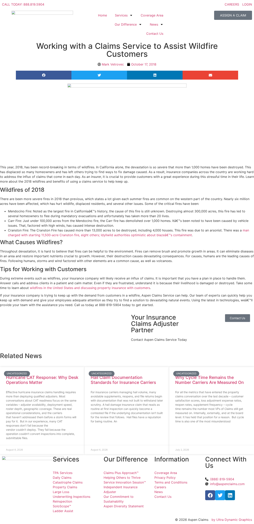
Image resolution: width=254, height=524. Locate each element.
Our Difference (126, 24)
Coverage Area (152, 15)
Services (121, 15)
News (154, 24)
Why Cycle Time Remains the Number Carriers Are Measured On (209, 380)
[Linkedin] (230, 495)
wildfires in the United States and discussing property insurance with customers (90, 288)
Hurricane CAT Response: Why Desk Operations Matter (42, 380)
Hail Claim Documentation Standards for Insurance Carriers (123, 380)
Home (102, 15)
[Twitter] (220, 495)
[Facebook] (210, 495)
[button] (43, 75)
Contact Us (154, 34)
